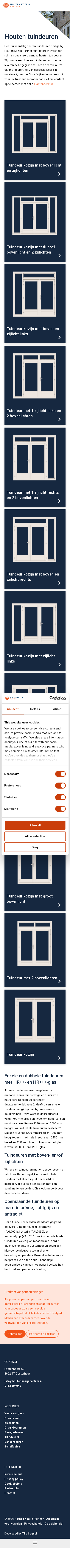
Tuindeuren (12, 1436)
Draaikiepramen (15, 1427)
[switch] (60, 786)
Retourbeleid (13, 1474)
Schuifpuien (12, 1446)
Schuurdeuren (13, 1441)
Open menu (35, 1543)
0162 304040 (12, 1385)
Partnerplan (12, 1488)
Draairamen (12, 1418)
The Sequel (29, 1533)
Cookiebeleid (13, 1483)
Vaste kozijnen (14, 1413)
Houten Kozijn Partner (29, 1518)
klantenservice (44, 84)
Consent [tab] (13, 709)
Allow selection (35, 836)
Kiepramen (11, 1422)
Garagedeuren (14, 1432)
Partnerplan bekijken (42, 1333)
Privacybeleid (33, 1523)
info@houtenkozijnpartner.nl (23, 1381)
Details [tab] (35, 709)
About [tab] (57, 709)
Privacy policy (13, 1478)
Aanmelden (15, 1333)
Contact (9, 1493)
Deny (35, 847)
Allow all (35, 825)
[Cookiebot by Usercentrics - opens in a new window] (50, 698)
